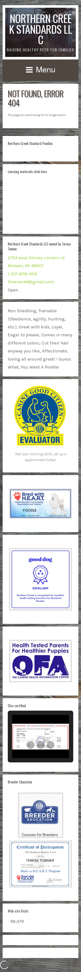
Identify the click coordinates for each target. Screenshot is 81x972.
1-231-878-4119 (22, 273)
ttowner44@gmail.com (31, 281)
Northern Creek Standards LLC (40, 28)
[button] (40, 503)
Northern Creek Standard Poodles (30, 143)
